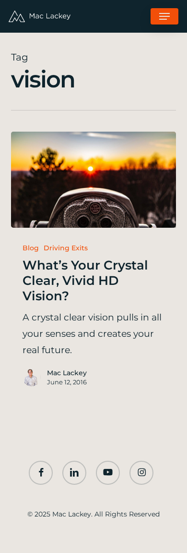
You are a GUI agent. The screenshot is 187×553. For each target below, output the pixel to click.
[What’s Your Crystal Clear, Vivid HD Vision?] (93, 180)
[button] (164, 16)
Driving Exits (66, 248)
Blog (31, 248)
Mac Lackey (67, 373)
